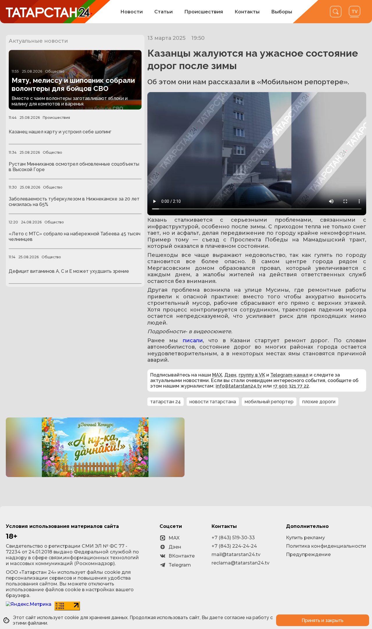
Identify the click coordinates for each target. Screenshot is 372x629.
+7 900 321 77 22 (291, 386)
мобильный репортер (269, 401)
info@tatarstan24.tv (239, 386)
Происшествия (203, 12)
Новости (131, 12)
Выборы (281, 12)
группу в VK (252, 375)
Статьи (163, 12)
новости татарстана (212, 401)
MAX (217, 375)
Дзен (230, 375)
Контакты (247, 12)
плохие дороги (318, 401)
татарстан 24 (165, 401)
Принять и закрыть (323, 620)
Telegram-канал (289, 375)
